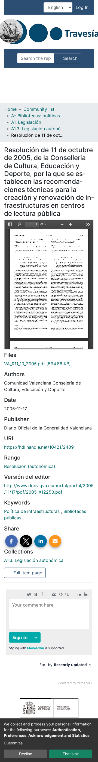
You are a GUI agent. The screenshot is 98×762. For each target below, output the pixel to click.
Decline (25, 753)
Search (69, 58)
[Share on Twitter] (26, 541)
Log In (83, 7)
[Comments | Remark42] (49, 638)
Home (10, 109)
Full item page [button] (27, 572)
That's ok (71, 753)
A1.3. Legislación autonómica (38, 128)
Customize (13, 743)
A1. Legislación (26, 122)
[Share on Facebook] (11, 541)
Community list (38, 109)
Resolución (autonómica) (29, 466)
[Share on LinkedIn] (40, 541)
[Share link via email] (55, 541)
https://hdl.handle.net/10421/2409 (39, 447)
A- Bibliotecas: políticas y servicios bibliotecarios (38, 115)
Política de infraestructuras (32, 511)
